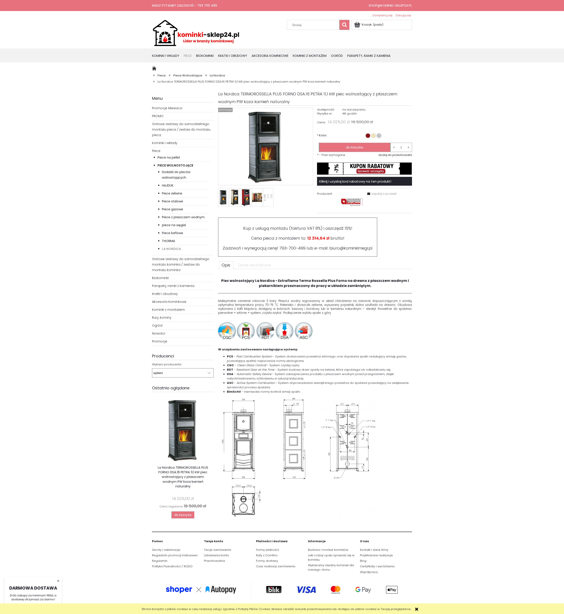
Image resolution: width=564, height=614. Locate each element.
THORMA (168, 241)
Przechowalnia (214, 561)
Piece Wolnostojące (175, 165)
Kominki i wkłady (164, 143)
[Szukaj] (344, 25)
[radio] (367, 135)
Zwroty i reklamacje (166, 550)
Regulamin (159, 561)
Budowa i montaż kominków (328, 550)
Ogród (157, 325)
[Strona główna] (196, 33)
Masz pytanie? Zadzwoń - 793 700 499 (184, 5)
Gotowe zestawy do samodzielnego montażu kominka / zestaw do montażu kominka (180, 264)
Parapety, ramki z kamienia (173, 286)
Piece (156, 151)
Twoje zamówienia (217, 550)
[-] (394, 147)
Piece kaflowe (172, 233)
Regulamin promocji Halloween (175, 555)
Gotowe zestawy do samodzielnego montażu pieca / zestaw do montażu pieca (181, 129)
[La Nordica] (352, 202)
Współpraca (369, 572)
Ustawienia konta (216, 555)
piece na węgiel (174, 225)
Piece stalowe (172, 201)
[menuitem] (168, 56)
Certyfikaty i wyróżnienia (377, 566)
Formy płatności (267, 550)
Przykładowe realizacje (376, 555)
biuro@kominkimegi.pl (351, 248)
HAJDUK (167, 185)
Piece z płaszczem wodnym (183, 217)
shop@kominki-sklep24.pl (390, 5)
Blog (363, 561)
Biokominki (160, 278)
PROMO (157, 116)
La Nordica (171, 249)
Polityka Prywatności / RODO (172, 566)
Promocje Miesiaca (167, 108)
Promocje (159, 341)
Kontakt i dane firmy (374, 550)
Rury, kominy (161, 317)
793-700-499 (292, 248)
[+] (408, 147)
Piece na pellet (169, 157)
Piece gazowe (172, 209)
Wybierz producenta (166, 364)
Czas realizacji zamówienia (275, 566)
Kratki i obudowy (165, 294)
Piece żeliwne (172, 193)
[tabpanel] (315, 396)
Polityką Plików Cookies (254, 609)
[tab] (226, 265)
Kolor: (322, 135)
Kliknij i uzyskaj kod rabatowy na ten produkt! (355, 181)
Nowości (158, 333)
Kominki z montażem (168, 309)
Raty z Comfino (267, 555)
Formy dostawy (267, 561)
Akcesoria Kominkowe (169, 302)
